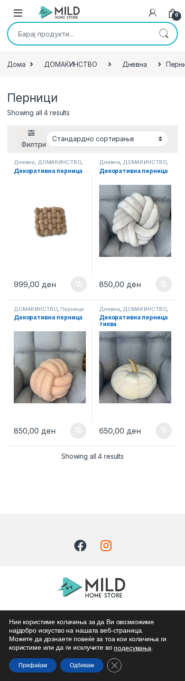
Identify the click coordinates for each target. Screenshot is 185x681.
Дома (16, 64)
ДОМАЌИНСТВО (70, 64)
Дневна (134, 64)
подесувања (132, 648)
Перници (72, 309)
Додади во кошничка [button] (71, 284)
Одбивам (82, 665)
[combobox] (79, 34)
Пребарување (163, 34)
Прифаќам (32, 665)
